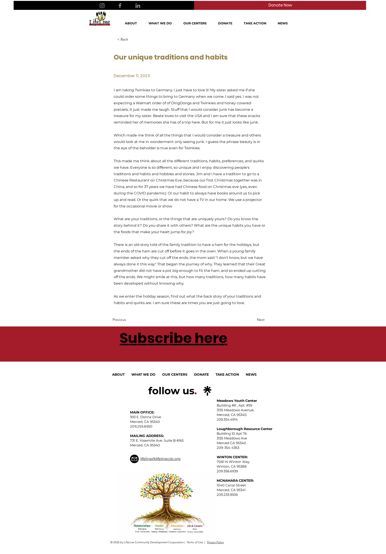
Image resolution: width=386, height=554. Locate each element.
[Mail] (134, 459)
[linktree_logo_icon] (207, 391)
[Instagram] (102, 5)
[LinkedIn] (137, 5)
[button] (133, 23)
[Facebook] (120, 5)
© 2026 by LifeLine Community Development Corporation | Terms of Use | (157, 542)
